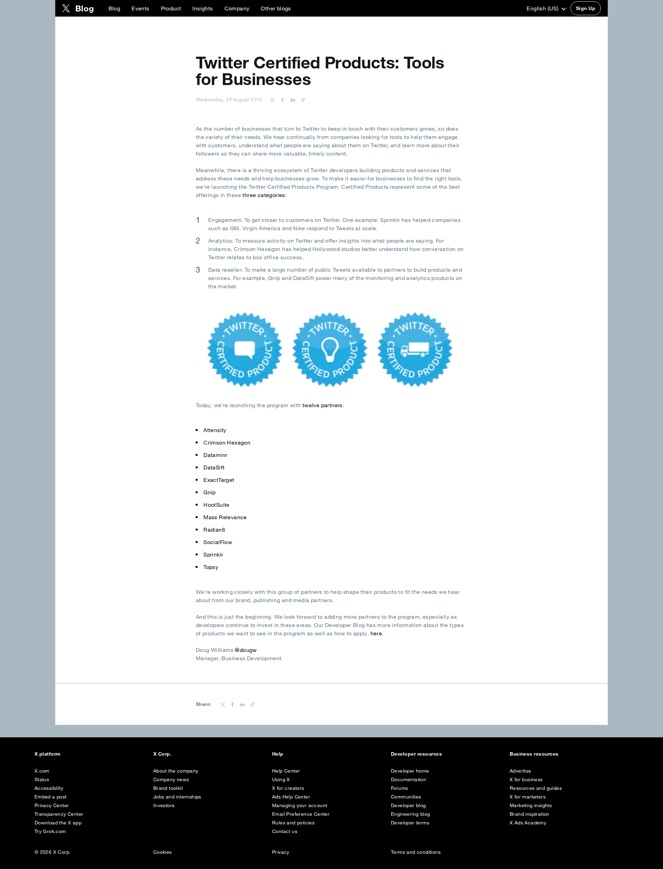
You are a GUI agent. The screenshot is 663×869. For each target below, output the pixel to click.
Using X (281, 779)
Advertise (520, 771)
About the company (176, 771)
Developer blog (408, 805)
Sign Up (585, 8)
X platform (48, 754)
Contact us (284, 831)
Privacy (280, 852)
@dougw (246, 649)
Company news (171, 779)
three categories (263, 194)
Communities (406, 797)
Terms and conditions (416, 852)
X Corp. (162, 754)
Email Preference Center (300, 814)
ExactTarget (218, 479)
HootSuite (216, 504)
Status (42, 779)
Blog (114, 8)
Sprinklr (213, 554)
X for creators (288, 788)
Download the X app (58, 823)
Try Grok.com (50, 831)
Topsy (210, 566)
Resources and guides (536, 788)
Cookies (162, 852)
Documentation (408, 779)
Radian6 (214, 529)
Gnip (209, 492)
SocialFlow (217, 542)
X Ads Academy (528, 823)
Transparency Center (59, 814)
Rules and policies (293, 823)
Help (278, 754)
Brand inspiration (529, 814)
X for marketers (528, 797)
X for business (526, 779)
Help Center (286, 771)
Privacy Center (52, 805)
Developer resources (416, 754)
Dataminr (215, 454)
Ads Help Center (291, 797)
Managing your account (299, 805)
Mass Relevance (225, 517)
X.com (42, 771)
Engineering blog (410, 814)
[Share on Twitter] (272, 99)
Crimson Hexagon (226, 442)
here (376, 633)
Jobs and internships (177, 797)
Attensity (215, 430)
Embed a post (51, 797)
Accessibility (49, 788)
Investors (164, 805)
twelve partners (322, 405)
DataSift (213, 467)
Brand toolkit (168, 788)
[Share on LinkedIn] (292, 99)
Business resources (534, 754)
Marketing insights (531, 805)
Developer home (410, 771)
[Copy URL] (301, 99)
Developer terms (410, 823)
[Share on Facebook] (281, 99)
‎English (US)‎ (543, 8)
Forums (399, 788)
